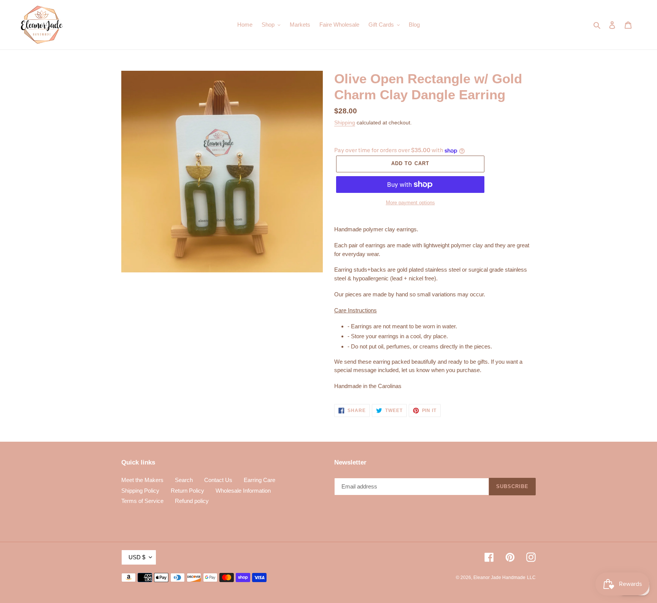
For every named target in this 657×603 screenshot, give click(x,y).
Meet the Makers (142, 480)
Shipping (344, 122)
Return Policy (187, 490)
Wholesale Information (243, 490)
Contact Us (218, 480)
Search (184, 480)
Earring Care (259, 480)
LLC (531, 577)
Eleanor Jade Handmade (499, 577)
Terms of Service (142, 501)
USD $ (137, 557)
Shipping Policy (140, 490)
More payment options (410, 202)
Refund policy (192, 501)
